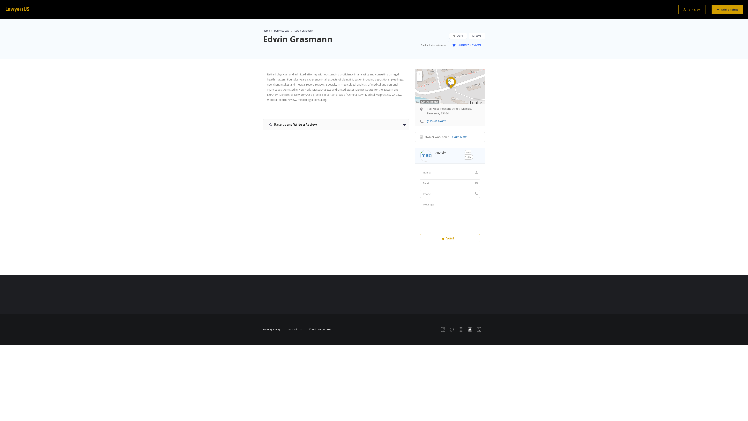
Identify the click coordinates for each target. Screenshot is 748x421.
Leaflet (477, 102)
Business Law (281, 30)
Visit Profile (468, 154)
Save (478, 35)
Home (266, 30)
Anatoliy (441, 152)
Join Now (694, 9)
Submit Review (469, 45)
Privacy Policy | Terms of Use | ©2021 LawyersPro (297, 329)
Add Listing (729, 9)
